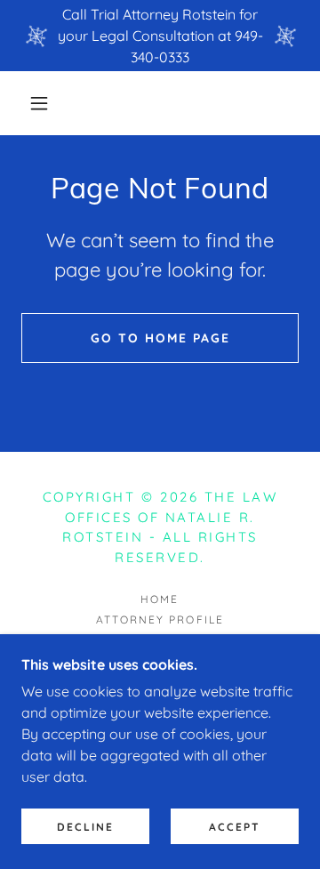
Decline (85, 826)
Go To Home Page (160, 338)
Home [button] (159, 599)
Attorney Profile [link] (159, 619)
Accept (234, 826)
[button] (39, 103)
